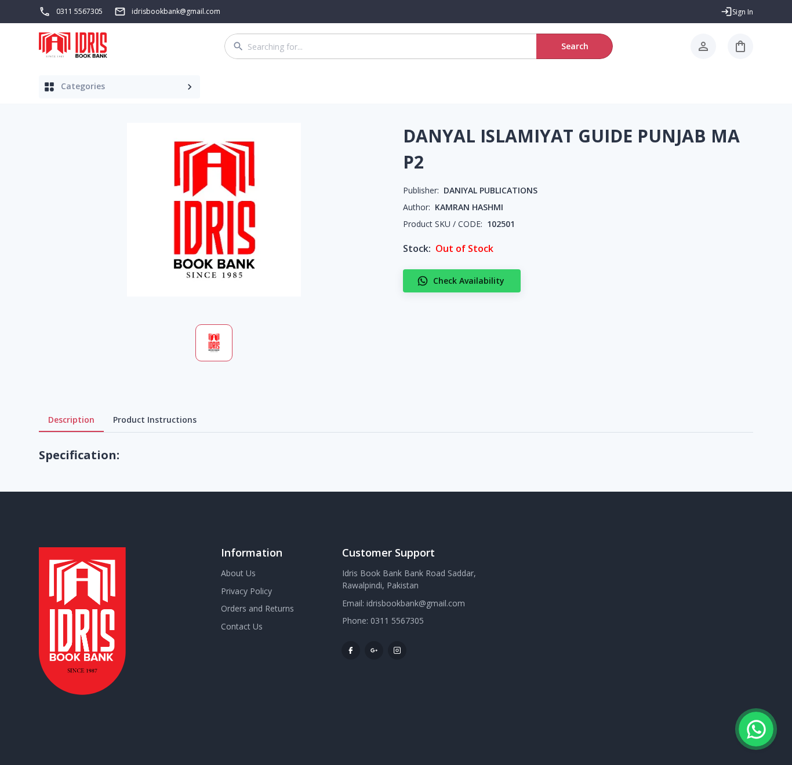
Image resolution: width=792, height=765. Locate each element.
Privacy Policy (246, 590)
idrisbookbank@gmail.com (415, 603)
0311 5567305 (79, 11)
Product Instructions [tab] (155, 419)
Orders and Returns (257, 608)
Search (574, 46)
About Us (238, 573)
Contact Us (242, 626)
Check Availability (468, 280)
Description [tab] (71, 419)
